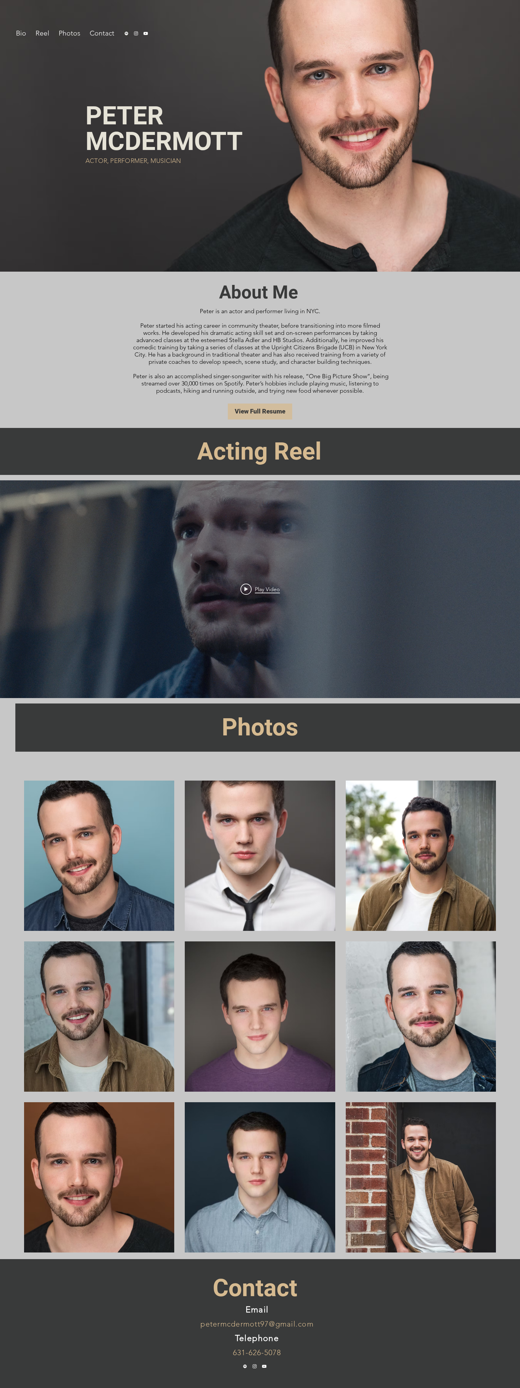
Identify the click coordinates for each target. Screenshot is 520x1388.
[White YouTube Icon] (145, 33)
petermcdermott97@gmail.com (257, 1323)
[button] (21, 33)
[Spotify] (126, 33)
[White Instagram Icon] (136, 33)
